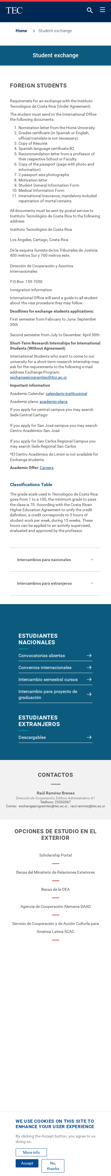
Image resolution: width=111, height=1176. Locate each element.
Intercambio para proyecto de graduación (47, 694)
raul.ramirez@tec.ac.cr (88, 806)
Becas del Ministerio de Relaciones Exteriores (55, 872)
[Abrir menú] (102, 9)
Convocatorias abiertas (41, 655)
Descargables (32, 737)
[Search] (90, 11)
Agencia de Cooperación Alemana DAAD (55, 906)
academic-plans (53, 401)
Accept (27, 1163)
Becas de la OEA (55, 889)
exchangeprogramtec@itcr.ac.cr (38, 377)
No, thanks (53, 1166)
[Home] (14, 10)
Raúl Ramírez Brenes (56, 793)
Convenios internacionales (44, 667)
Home (21, 30)
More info (31, 1152)
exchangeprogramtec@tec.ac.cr (43, 806)
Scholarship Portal (55, 855)
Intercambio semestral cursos (48, 679)
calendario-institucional (66, 393)
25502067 (63, 802)
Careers (47, 467)
